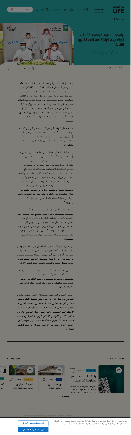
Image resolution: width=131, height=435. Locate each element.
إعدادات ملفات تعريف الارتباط (33, 423)
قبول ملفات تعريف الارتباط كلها (33, 429)
